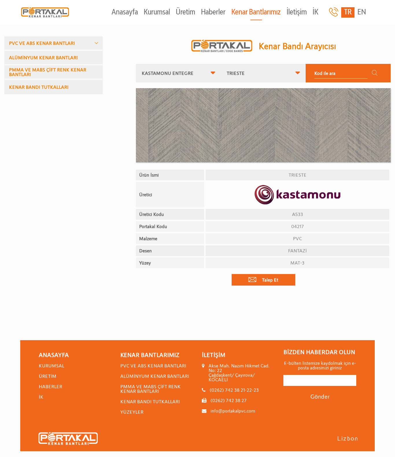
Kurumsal (157, 12)
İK (315, 12)
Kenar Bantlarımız (256, 12)
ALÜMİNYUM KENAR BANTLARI (43, 57)
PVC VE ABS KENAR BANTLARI (42, 43)
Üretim (185, 12)
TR (348, 12)
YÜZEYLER (131, 412)
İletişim (297, 12)
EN (361, 12)
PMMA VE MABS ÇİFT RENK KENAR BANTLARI (47, 72)
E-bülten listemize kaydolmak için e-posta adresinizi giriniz (320, 365)
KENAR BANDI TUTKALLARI (39, 87)
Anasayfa (125, 12)
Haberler (213, 12)
